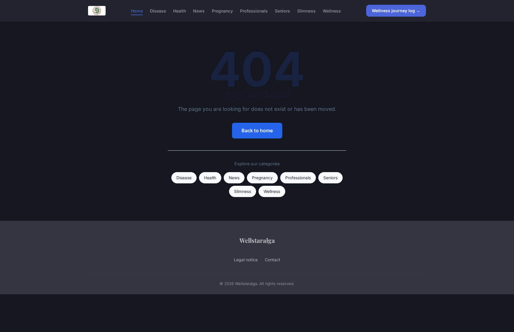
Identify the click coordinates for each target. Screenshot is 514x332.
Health (179, 10)
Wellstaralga (257, 240)
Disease (158, 10)
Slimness (306, 10)
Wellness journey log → (396, 10)
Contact (272, 259)
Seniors (282, 10)
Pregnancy (222, 10)
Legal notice (246, 259)
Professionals (254, 10)
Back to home (257, 130)
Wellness (332, 10)
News (199, 10)
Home (137, 10)
